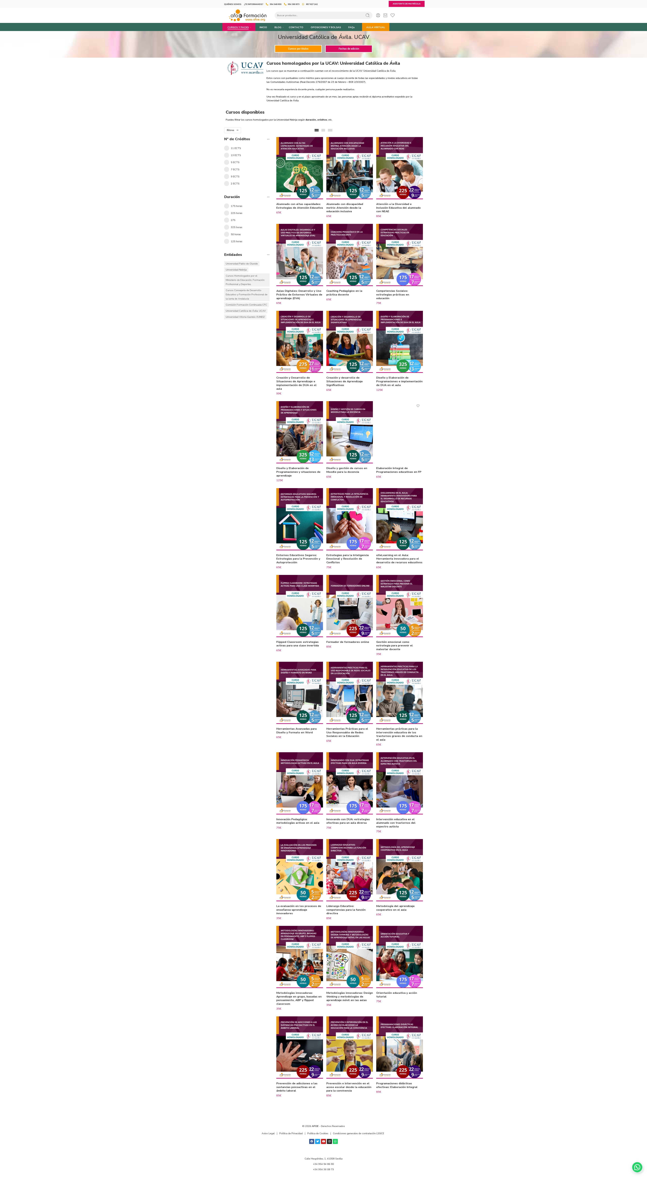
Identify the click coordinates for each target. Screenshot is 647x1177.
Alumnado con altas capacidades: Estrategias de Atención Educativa (299, 206)
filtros (230, 130)
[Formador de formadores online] (349, 606)
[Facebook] (311, 1141)
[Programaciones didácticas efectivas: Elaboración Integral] (399, 1047)
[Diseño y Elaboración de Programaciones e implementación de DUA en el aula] (399, 342)
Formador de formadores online (347, 642)
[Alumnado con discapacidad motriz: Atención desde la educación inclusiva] (349, 168)
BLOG (277, 27)
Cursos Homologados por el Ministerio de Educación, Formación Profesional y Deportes (245, 280)
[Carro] (385, 15)
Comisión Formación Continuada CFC (246, 304)
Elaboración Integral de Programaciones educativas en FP (398, 470)
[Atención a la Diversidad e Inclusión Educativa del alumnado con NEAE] (399, 168)
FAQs (351, 27)
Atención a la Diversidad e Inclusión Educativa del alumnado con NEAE (398, 207)
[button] (637, 1167)
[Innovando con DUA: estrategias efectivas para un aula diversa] (349, 783)
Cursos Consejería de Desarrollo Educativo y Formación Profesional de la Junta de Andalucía (246, 294)
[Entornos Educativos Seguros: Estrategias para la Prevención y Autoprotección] (299, 519)
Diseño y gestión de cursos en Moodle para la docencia (346, 470)
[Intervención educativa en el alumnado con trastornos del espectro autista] (399, 783)
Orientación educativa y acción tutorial (396, 995)
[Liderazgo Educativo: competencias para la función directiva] (349, 870)
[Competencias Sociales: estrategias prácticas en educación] (399, 255)
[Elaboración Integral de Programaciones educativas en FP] (399, 432)
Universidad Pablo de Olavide (242, 263)
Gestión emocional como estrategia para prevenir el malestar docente (394, 645)
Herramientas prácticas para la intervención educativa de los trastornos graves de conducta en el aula (399, 734)
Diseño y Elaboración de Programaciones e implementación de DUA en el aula (399, 381)
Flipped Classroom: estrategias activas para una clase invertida (297, 644)
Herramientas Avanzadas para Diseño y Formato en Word (296, 730)
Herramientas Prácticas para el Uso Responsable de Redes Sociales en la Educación (347, 732)
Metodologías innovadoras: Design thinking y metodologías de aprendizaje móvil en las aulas (349, 996)
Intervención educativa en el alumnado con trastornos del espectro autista (395, 822)
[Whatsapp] (335, 1141)
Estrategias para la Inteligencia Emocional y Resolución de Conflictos (347, 558)
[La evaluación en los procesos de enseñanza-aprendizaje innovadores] (299, 870)
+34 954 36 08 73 (323, 1169)
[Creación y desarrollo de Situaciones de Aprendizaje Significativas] (349, 342)
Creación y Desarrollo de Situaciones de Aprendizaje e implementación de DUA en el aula (296, 383)
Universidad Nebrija (236, 269)
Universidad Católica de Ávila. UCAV (246, 310)
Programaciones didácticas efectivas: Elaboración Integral (397, 1085)
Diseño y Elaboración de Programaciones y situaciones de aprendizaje (298, 471)
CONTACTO (296, 27)
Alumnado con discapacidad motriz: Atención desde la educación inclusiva (344, 207)
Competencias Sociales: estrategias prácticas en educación (392, 294)
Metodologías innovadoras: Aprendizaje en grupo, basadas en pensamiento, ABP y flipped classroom (299, 998)
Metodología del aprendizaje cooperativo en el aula (395, 908)
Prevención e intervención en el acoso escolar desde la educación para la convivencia (348, 1087)
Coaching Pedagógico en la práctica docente (344, 292)
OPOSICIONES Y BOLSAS (326, 27)
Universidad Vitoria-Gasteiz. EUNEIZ (245, 317)
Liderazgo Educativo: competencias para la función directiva (346, 909)
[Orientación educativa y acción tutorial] (399, 957)
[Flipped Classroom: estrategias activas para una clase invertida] (299, 606)
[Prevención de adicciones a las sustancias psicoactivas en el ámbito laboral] (299, 1047)
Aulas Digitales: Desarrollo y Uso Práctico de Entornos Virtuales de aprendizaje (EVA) (299, 294)
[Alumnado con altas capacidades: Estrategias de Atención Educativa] (299, 168)
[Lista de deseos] (318, 141)
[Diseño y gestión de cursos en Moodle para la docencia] (349, 432)
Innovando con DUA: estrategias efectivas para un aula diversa (348, 821)
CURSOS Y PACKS (238, 27)
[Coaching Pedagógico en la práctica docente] (349, 255)
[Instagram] (329, 1141)
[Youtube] (323, 1141)
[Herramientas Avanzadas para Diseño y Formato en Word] (299, 693)
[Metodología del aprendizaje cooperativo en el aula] (399, 870)
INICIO (263, 27)
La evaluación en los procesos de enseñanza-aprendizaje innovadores (298, 909)
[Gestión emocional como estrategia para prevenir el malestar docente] (399, 606)
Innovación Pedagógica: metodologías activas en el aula (297, 821)
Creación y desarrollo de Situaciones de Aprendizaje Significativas (344, 381)
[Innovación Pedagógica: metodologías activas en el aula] (299, 783)
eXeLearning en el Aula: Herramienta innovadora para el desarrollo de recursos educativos (399, 558)
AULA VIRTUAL (375, 27)
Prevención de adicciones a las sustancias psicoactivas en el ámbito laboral (296, 1087)
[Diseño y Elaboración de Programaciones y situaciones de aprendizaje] (299, 432)
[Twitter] (317, 1141)
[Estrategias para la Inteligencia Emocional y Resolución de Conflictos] (349, 519)
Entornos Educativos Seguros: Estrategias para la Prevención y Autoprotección (298, 558)
